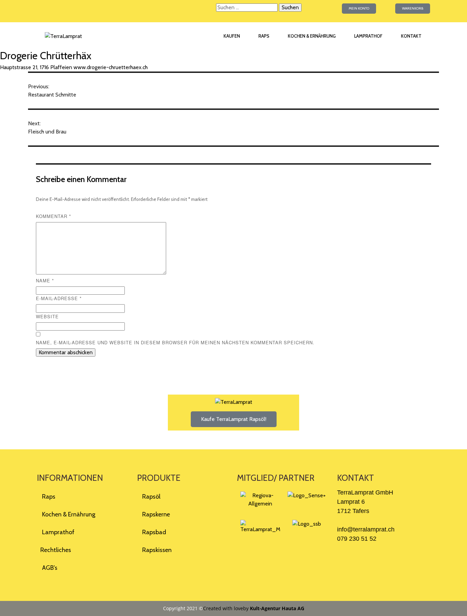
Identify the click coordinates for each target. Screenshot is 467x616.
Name (45, 280)
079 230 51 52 (356, 538)
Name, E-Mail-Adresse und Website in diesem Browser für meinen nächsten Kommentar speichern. (175, 342)
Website (47, 316)
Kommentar (53, 216)
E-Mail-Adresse (59, 298)
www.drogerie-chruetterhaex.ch (111, 67)
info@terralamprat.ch (366, 529)
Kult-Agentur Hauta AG (277, 608)
